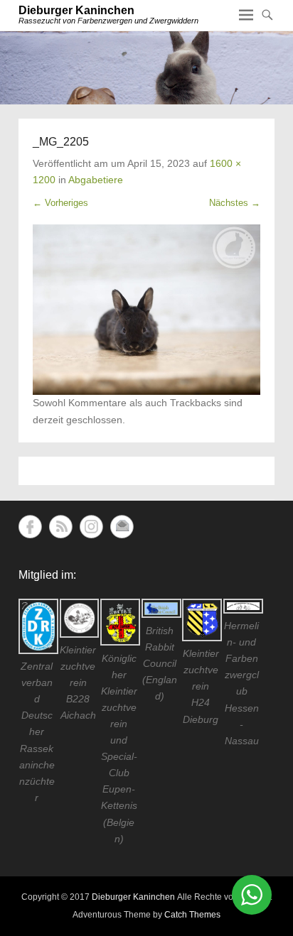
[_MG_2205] (146, 309)
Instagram (91, 526)
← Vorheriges (60, 202)
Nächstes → (234, 202)
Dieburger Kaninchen (76, 10)
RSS (61, 526)
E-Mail (122, 526)
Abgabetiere (95, 179)
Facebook (30, 526)
